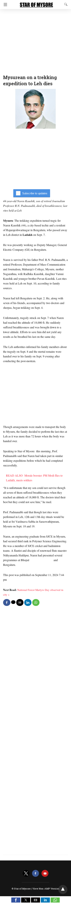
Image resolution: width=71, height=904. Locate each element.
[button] (15, 900)
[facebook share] (6, 602)
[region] (35, 41)
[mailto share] (19, 602)
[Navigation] (4, 4)
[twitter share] (13, 602)
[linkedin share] (27, 602)
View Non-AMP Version (45, 888)
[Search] (65, 4)
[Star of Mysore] (36, 3)
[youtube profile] (45, 873)
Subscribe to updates (34, 193)
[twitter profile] (26, 873)
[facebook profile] (35, 873)
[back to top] (62, 889)
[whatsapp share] (36, 602)
